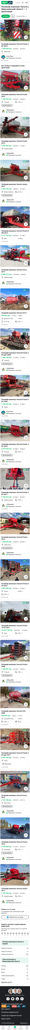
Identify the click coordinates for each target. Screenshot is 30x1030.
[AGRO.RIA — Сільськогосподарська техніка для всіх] (7, 2)
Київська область (14, 948)
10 (27, 935)
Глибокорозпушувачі (14, 975)
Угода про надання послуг (11, 1015)
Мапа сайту (5, 1019)
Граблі (14, 979)
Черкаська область (14, 954)
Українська (23, 1023)
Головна (3, 1028)
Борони (14, 966)
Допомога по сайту (15, 995)
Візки (14, 972)
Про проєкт (5, 1009)
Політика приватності (9, 1012)
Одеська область (14, 951)
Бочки (14, 969)
